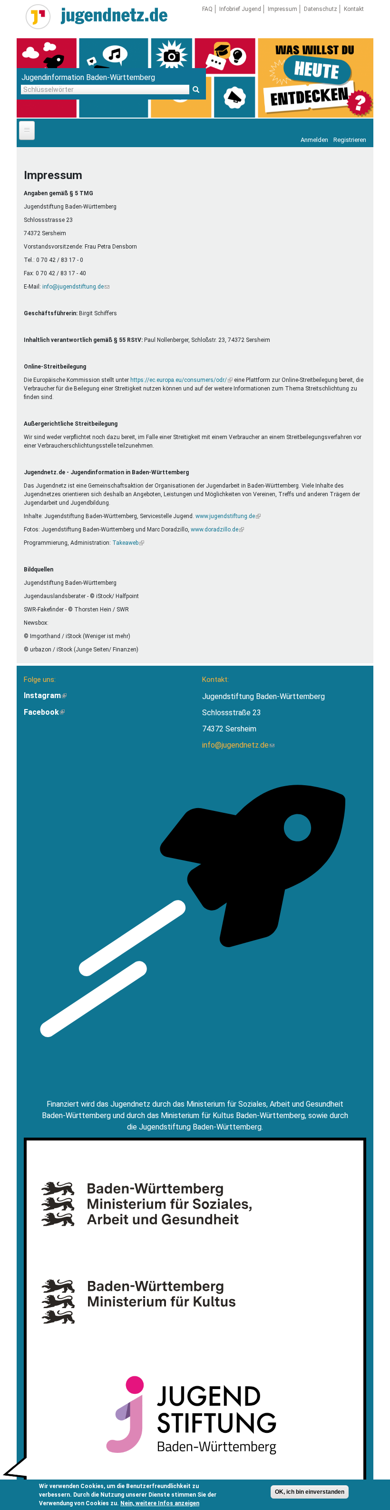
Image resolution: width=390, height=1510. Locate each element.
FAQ (207, 9)
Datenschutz (320, 9)
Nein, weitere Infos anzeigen (159, 1503)
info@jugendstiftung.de (75, 286)
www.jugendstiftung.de (228, 516)
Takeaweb (128, 543)
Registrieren (349, 139)
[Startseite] (38, 16)
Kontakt (354, 9)
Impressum (282, 9)
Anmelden (314, 139)
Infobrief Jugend (240, 9)
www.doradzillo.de (217, 529)
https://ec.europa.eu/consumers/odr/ (181, 380)
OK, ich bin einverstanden (309, 1492)
